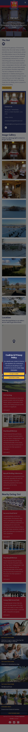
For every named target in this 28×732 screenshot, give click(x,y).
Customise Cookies (14, 377)
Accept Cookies (14, 373)
